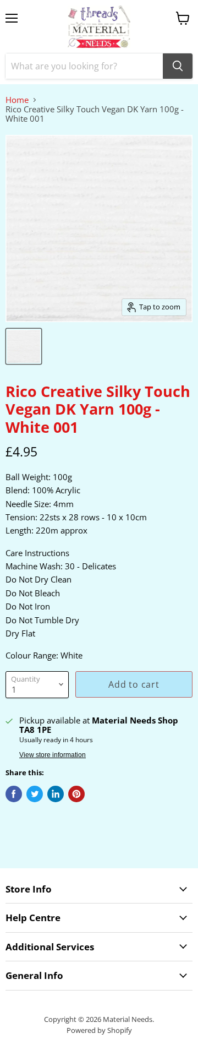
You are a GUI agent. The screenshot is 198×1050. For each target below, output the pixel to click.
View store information (52, 755)
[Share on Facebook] (14, 794)
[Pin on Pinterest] (76, 794)
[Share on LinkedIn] (55, 794)
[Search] (178, 66)
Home (17, 100)
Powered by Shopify (99, 1030)
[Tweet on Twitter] (34, 794)
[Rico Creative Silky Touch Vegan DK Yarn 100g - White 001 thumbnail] (23, 346)
